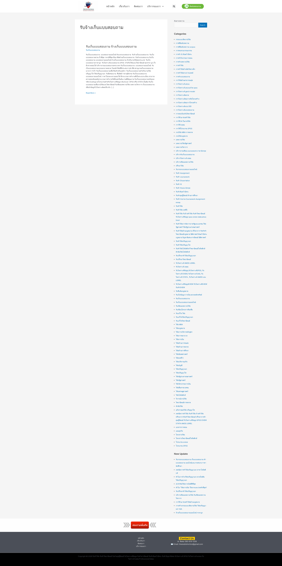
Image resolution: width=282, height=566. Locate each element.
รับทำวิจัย (179, 206)
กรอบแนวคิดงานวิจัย (183, 39)
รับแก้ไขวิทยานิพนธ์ (183, 321)
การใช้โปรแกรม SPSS (184, 129)
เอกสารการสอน (181, 427)
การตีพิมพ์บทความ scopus (185, 47)
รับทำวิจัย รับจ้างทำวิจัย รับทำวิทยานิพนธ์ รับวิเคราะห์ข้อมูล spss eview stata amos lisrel (191, 217)
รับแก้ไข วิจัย (180, 313)
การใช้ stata (180, 125)
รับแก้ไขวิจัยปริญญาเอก (184, 317)
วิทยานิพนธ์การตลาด (183, 402)
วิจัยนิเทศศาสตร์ (181, 354)
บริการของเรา (154, 6)
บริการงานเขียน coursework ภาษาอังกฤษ (191, 151)
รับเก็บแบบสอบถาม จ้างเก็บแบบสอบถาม (111, 46)
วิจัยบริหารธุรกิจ (181, 362)
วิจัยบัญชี (179, 365)
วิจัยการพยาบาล (181, 336)
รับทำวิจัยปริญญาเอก (183, 241)
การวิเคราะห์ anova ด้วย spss (186, 88)
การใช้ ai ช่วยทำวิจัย (183, 117)
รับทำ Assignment (182, 173)
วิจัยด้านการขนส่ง (182, 343)
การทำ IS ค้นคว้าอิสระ (184, 54)
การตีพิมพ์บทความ (182, 43)
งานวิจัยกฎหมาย (182, 136)
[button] (174, 6)
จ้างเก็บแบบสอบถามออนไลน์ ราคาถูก (189, 513)
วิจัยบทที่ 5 (179, 358)
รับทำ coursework (182, 177)
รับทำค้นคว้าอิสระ (182, 192)
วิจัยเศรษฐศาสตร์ (182, 391)
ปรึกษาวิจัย (180, 166)
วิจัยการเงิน (180, 339)
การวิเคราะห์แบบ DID (183, 106)
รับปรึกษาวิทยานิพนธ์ (183, 259)
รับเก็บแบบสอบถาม (93, 50)
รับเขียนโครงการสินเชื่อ (184, 310)
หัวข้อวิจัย (179, 406)
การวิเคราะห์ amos (182, 84)
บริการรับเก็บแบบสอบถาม (185, 154)
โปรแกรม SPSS (182, 446)
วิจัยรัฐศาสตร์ (180, 380)
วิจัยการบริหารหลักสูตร (184, 332)
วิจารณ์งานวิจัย (181, 399)
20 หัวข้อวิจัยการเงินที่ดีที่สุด (186, 484)
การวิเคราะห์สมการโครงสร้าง (186, 103)
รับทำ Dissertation (183, 181)
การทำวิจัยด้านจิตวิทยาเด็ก (185, 69)
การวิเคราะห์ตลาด (182, 95)
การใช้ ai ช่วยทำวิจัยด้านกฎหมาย (188, 502)
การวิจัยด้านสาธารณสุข (184, 80)
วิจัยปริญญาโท (181, 373)
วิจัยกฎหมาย (180, 328)
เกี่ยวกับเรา (124, 6)
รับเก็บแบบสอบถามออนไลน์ (186, 302)
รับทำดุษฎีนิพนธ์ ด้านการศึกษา (187, 195)
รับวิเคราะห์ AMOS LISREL (185, 263)
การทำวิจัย (179, 65)
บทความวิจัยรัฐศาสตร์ (184, 143)
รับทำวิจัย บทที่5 (181, 210)
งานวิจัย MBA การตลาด (184, 132)
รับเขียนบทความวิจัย (183, 306)
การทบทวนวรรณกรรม (184, 51)
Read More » (91, 93)
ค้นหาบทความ (179, 21)
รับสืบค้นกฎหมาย (182, 291)
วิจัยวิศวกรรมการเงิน (183, 384)
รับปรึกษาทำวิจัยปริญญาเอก (186, 256)
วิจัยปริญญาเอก (181, 369)
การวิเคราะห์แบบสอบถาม (185, 110)
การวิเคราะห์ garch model (185, 91)
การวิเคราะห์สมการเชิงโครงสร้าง (187, 99)
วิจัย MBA (179, 324)
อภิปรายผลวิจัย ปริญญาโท (185, 410)
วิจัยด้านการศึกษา (182, 351)
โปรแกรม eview (182, 442)
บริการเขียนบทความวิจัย (184, 162)
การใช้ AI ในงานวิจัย (183, 121)
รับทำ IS (179, 184)
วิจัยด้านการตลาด (182, 347)
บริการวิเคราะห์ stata (183, 158)
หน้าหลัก (110, 6)
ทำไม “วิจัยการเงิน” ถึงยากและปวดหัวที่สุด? (191, 487)
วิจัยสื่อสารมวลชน (182, 388)
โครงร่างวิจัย (180, 435)
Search (202, 25)
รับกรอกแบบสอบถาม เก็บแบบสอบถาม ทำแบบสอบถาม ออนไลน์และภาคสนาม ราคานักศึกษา (191, 462)
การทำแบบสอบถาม (183, 77)
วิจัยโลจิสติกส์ (181, 395)
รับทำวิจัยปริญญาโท (183, 245)
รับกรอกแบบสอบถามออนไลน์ (186, 169)
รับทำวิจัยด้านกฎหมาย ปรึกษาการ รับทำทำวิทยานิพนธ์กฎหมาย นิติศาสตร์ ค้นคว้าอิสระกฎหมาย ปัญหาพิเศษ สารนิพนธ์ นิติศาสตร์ (191, 234)
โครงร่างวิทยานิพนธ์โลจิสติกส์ (186, 438)
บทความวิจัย (180, 140)
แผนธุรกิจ (179, 431)
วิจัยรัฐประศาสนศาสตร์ (184, 376)
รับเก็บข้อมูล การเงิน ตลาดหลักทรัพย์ (189, 295)
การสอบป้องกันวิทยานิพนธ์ (185, 114)
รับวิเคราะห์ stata (182, 267)
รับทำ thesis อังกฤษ (183, 188)
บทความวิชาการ (182, 147)
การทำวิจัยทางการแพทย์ (184, 73)
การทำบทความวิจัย (183, 62)
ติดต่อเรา (138, 6)
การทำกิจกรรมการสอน (184, 58)
